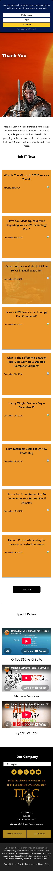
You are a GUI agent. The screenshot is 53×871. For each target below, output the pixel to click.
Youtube (38, 772)
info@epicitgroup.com (34, 824)
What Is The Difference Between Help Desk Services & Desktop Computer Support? (26, 361)
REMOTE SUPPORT (14, 834)
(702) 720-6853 (16, 824)
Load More (26, 589)
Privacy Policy (44, 864)
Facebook (20, 772)
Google (26, 772)
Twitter (14, 772)
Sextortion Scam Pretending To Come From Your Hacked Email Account (26, 498)
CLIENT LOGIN (39, 834)
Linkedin (32, 772)
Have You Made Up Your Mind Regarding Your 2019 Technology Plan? (26, 225)
